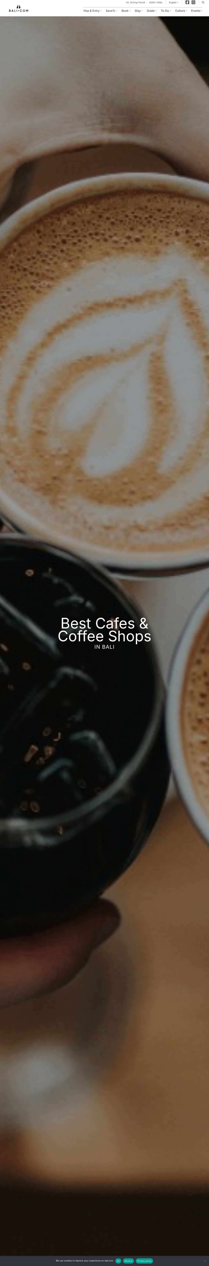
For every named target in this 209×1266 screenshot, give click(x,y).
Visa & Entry (83, 11)
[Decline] (205, 1262)
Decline (128, 1261)
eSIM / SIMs (155, 2)
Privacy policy (144, 1261)
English (173, 2)
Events (195, 11)
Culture (178, 11)
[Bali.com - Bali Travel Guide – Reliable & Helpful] (19, 9)
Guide (147, 11)
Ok (118, 1261)
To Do (162, 11)
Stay (133, 11)
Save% (104, 11)
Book (120, 11)
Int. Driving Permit (135, 2)
